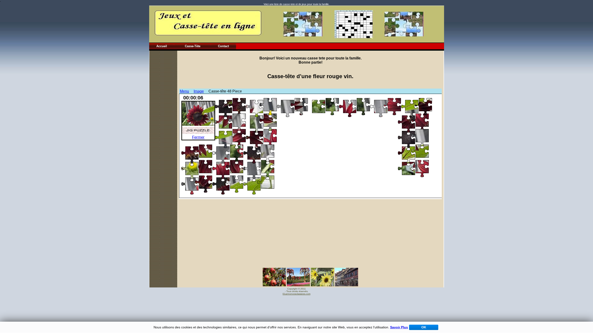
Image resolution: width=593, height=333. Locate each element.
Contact (223, 46)
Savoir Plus (399, 327)
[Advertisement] (163, 120)
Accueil (161, 46)
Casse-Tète (192, 46)
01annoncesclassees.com (296, 294)
